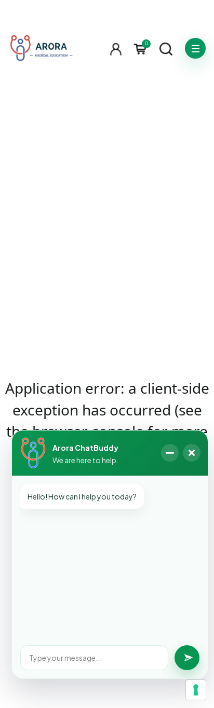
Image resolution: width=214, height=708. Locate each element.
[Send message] (187, 657)
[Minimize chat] (170, 453)
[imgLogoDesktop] (41, 48)
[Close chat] (191, 453)
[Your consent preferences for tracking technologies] (196, 690)
